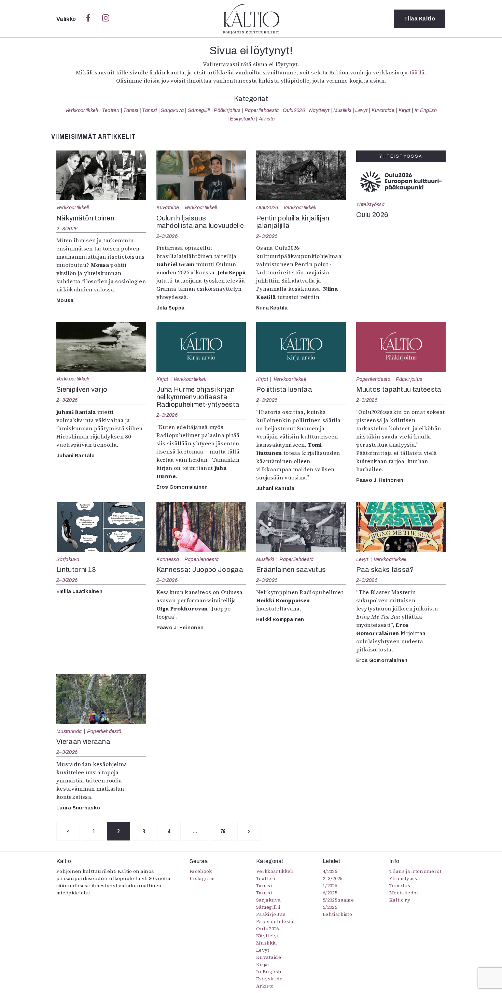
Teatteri (111, 110)
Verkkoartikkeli (81, 110)
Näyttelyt (319, 110)
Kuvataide (383, 110)
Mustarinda (69, 731)
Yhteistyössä (370, 204)
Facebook (201, 871)
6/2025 (330, 892)
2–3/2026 (67, 228)
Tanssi (130, 110)
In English (426, 110)
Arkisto (267, 118)
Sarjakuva (172, 110)
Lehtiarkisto (337, 914)
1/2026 (330, 885)
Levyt (361, 110)
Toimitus (399, 885)
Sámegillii (199, 110)
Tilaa (419, 18)
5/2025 (330, 907)
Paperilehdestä (262, 110)
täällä (417, 72)
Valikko (66, 19)
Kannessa (167, 559)
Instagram (202, 878)
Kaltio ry (399, 899)
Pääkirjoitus (227, 110)
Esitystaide (242, 118)
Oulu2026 (294, 110)
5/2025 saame (338, 899)
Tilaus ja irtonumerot (415, 871)
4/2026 (330, 871)
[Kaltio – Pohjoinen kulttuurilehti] (251, 19)
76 (222, 831)
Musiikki (342, 110)
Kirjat (404, 110)
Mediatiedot (403, 892)
